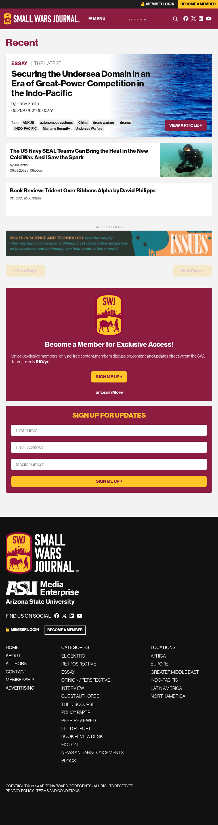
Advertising (20, 688)
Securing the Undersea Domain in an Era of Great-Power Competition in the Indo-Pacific (80, 83)
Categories (75, 647)
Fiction (69, 744)
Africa (158, 655)
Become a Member (198, 4)
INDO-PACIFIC (25, 128)
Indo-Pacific (164, 679)
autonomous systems (56, 122)
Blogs (68, 760)
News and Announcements (92, 752)
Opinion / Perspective (85, 679)
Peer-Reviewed (78, 720)
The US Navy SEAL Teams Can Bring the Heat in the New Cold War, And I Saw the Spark (79, 154)
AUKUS (28, 122)
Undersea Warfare (89, 128)
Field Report (76, 728)
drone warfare (103, 122)
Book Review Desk (82, 736)
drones (125, 122)
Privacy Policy (20, 791)
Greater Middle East (175, 672)
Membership (20, 679)
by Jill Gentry (19, 165)
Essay (19, 63)
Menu (98, 18)
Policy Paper (75, 712)
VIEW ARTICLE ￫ (185, 125)
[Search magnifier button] (175, 19)
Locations (163, 647)
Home (12, 647)
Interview (72, 688)
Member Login (160, 4)
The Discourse (78, 704)
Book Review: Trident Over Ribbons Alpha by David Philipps (83, 190)
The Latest (47, 63)
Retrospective (78, 663)
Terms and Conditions (57, 791)
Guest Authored (80, 696)
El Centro (73, 655)
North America (168, 696)
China (82, 122)
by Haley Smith (25, 103)
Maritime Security (56, 128)
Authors (16, 663)
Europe (159, 663)
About (13, 655)
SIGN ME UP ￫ (109, 376)
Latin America (166, 688)
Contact (16, 672)
